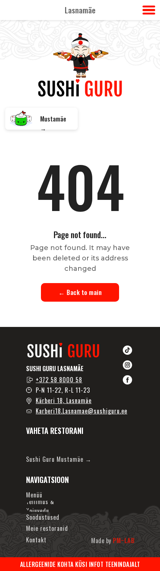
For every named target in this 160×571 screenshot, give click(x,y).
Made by (112, 540)
